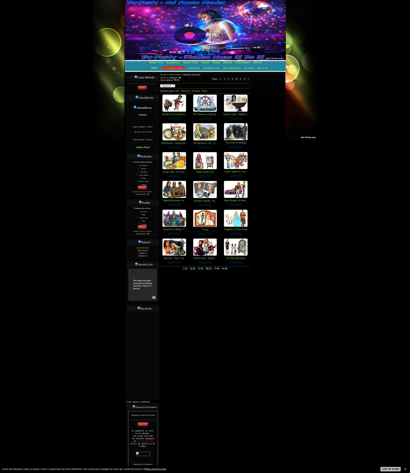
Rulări (204, 91)
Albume (227, 62)
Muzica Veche (144, 181)
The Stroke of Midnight (235, 143)
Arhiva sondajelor (146, 191)
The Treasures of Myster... (205, 114)
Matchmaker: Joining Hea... (174, 143)
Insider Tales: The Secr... (174, 172)
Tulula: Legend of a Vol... (235, 171)
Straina (143, 178)
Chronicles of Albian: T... (174, 229)
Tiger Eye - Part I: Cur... (174, 258)
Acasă (163, 74)
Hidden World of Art (205, 172)
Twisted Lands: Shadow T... (236, 114)
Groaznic (144, 224)
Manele (257, 62)
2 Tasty (205, 229)
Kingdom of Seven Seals (235, 229)
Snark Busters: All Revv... (236, 200)
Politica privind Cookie (155, 469)
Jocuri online (174, 74)
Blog (154, 68)
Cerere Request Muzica (173, 68)
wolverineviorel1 (142, 247)
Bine (143, 214)
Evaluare (196, 91)
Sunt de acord (390, 469)
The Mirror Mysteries (236, 258)
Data (177, 91)
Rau (143, 221)
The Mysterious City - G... (205, 143)
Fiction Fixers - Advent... (205, 258)
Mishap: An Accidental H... (174, 114)
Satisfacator (144, 218)
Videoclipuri (242, 62)
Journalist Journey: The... (205, 201)
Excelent (144, 211)
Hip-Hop (144, 172)
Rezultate (136, 191)
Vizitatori (148, 139)
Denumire (185, 91)
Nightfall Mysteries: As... (174, 200)
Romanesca (144, 165)
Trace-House (143, 175)
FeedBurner (148, 464)
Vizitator (149, 126)
